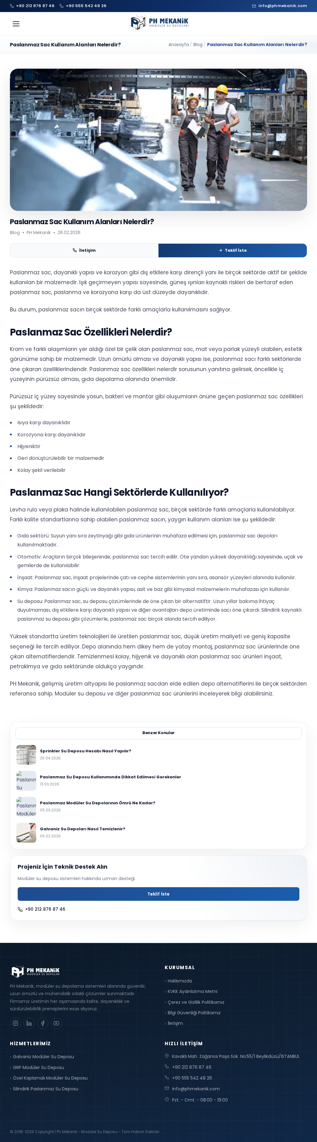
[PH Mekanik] (158, 22)
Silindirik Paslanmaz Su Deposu (45, 1089)
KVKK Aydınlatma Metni (192, 991)
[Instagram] (15, 1023)
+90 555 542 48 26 (192, 1078)
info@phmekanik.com (196, 1089)
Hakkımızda (180, 981)
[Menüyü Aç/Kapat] (16, 24)
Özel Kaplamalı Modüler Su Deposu (50, 1078)
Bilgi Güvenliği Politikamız (194, 1013)
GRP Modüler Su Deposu (38, 1067)
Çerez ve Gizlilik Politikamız (196, 1002)
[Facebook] (42, 1023)
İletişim (87, 250)
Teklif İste (236, 250)
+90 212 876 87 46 (45, 909)
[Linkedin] (29, 1023)
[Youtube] (56, 1023)
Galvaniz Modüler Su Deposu (43, 1057)
